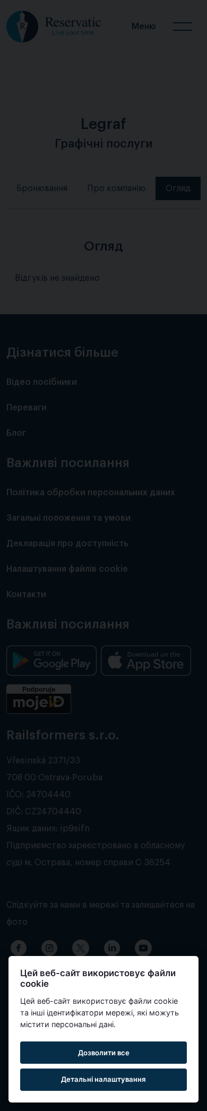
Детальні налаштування (103, 1079)
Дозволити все (104, 1052)
